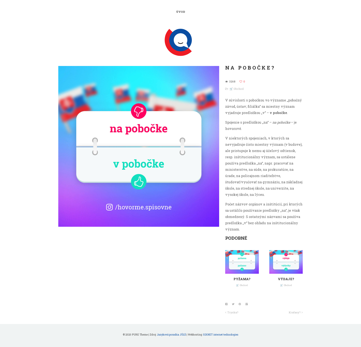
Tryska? (232, 312)
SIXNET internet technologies (220, 334)
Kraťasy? (295, 312)
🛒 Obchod (237, 89)
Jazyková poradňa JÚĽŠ (171, 334)
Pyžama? (242, 279)
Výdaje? (286, 279)
